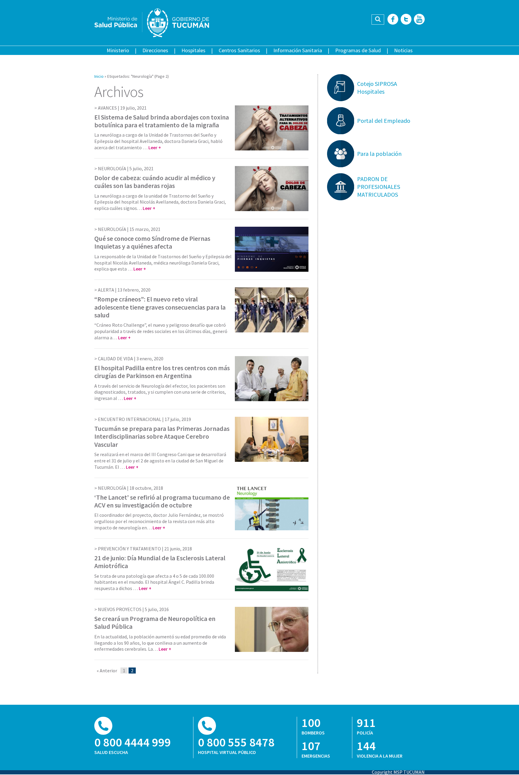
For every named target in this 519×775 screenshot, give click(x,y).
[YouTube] (419, 20)
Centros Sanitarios (239, 50)
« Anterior (107, 671)
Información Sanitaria (297, 50)
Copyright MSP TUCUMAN (398, 772)
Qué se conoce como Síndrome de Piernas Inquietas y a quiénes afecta (152, 242)
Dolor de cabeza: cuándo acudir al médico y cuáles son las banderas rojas (154, 182)
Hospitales (193, 50)
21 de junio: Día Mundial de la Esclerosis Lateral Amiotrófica (159, 562)
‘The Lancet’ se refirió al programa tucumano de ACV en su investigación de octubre (162, 501)
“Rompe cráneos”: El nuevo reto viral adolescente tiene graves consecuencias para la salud (160, 307)
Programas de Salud (358, 50)
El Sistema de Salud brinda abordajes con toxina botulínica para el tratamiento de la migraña (161, 121)
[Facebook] (392, 20)
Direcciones (155, 50)
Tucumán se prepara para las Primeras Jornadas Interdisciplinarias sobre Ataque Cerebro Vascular (161, 436)
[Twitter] (406, 20)
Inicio (99, 76)
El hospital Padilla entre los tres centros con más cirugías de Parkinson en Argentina (162, 372)
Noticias (403, 50)
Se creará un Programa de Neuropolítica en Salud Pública (154, 622)
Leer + (154, 147)
